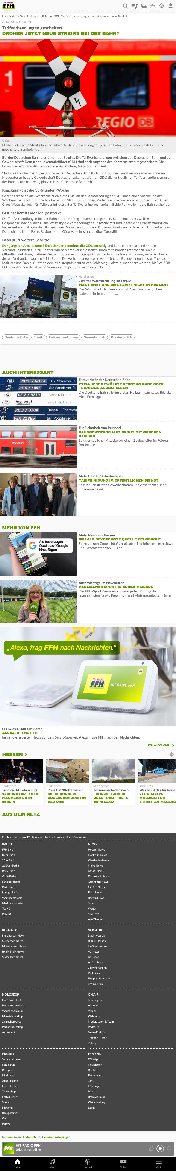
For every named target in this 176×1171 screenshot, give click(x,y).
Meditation (8, 1075)
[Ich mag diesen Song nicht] (168, 1148)
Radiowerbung (96, 1097)
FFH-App (93, 1059)
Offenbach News (98, 882)
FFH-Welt (95, 1053)
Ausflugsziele (10, 1081)
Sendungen (95, 1000)
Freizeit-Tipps (10, 1086)
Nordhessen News (13, 935)
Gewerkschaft (94, 337)
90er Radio (8, 860)
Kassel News (96, 871)
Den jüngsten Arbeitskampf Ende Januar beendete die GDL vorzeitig (54, 246)
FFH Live (7, 849)
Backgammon (10, 1113)
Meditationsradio (12, 903)
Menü (158, 1167)
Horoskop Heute (12, 1000)
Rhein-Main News (13, 951)
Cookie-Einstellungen (56, 1137)
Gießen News (96, 887)
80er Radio (8, 855)
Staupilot (143, 4)
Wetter (152, 4)
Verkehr (95, 930)
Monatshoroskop (12, 1016)
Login (91, 1107)
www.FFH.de (28, 837)
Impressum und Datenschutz (21, 1137)
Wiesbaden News (98, 860)
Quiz (5, 1118)
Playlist (134, 4)
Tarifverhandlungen (63, 337)
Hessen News (96, 849)
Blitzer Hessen (97, 941)
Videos (92, 1011)
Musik (52, 1167)
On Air (93, 994)
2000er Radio (10, 865)
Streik (38, 337)
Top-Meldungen (29, 16)
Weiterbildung (96, 1102)
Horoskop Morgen (13, 1005)
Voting (92, 1043)
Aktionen (93, 1005)
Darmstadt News (98, 876)
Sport (91, 903)
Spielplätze (8, 1065)
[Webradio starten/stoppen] (160, 1148)
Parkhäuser (95, 973)
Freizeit (8, 1053)
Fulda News (95, 892)
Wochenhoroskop (12, 1011)
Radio (7, 844)
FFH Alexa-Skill (159, 745)
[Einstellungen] (29, 754)
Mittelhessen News (14, 946)
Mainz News (95, 865)
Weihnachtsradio (12, 898)
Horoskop (10, 994)
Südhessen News (12, 957)
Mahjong (7, 1107)
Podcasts (93, 1027)
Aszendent (8, 1032)
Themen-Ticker (97, 1038)
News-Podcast (97, 1032)
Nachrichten (9, 16)
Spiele (5, 1102)
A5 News (93, 957)
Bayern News (96, 898)
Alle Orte (93, 914)
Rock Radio (8, 871)
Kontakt (93, 1070)
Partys (6, 1124)
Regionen (10, 930)
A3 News (93, 951)
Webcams (94, 1016)
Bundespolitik (121, 337)
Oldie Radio (9, 876)
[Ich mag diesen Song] (152, 1148)
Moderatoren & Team (101, 1021)
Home (17, 1167)
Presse (92, 1091)
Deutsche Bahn (16, 337)
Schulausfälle (96, 984)
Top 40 (6, 908)
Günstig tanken (97, 968)
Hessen (12, 754)
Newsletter (95, 1065)
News (92, 844)
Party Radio (9, 887)
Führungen (94, 1086)
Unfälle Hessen (97, 946)
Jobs (91, 1081)
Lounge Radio (10, 892)
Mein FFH (170, 4)
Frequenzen (95, 1075)
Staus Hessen (96, 935)
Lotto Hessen (10, 1097)
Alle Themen (95, 919)
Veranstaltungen (12, 1059)
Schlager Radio (11, 882)
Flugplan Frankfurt (99, 978)
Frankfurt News (97, 855)
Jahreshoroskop (11, 1021)
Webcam (161, 4)
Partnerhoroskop (12, 1027)
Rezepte (7, 1070)
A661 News (95, 962)
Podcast (88, 1167)
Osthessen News (12, 941)
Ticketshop (9, 1091)
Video (123, 1167)
